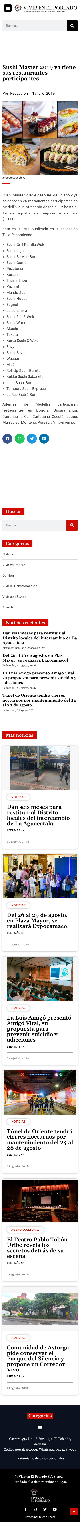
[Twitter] (45, 1509)
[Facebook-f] (25, 1509)
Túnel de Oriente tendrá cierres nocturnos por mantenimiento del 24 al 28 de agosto (39, 700)
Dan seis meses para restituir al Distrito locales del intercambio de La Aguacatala (39, 638)
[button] (8, 8)
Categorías (40, 1416)
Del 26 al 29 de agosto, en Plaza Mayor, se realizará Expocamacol (35, 658)
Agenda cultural (25, 1229)
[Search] (72, 25)
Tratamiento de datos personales (40, 1458)
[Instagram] (35, 1509)
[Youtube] (54, 1509)
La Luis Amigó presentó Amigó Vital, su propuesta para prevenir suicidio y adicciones (39, 678)
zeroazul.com (47, 1517)
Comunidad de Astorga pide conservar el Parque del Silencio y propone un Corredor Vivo (38, 1358)
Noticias (18, 797)
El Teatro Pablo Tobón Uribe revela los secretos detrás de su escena (37, 1248)
